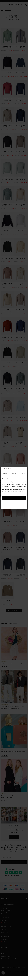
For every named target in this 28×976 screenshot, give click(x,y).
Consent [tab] (5, 473)
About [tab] (23, 473)
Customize (13, 502)
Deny (14, 506)
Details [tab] (14, 473)
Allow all (14, 498)
